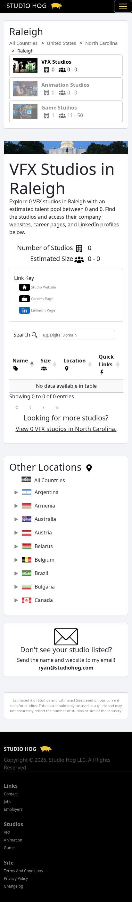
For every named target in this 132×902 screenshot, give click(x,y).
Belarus (44, 546)
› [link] (43, 406)
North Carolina (101, 43)
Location (74, 360)
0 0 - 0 (57, 65)
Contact (11, 794)
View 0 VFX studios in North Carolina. (66, 429)
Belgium (44, 559)
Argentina (47, 492)
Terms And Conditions (23, 871)
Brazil (41, 573)
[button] (20, 368)
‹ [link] (30, 406)
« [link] (16, 406)
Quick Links (106, 360)
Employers (13, 809)
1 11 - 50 (60, 111)
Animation (13, 840)
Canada (44, 600)
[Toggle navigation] (123, 6)
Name (20, 360)
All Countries (23, 43)
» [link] (57, 406)
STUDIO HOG (21, 748)
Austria (43, 532)
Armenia (45, 505)
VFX (7, 832)
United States (61, 43)
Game (9, 847)
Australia (45, 519)
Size (46, 360)
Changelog (13, 886)
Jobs (7, 801)
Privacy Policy (16, 878)
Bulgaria (45, 586)
